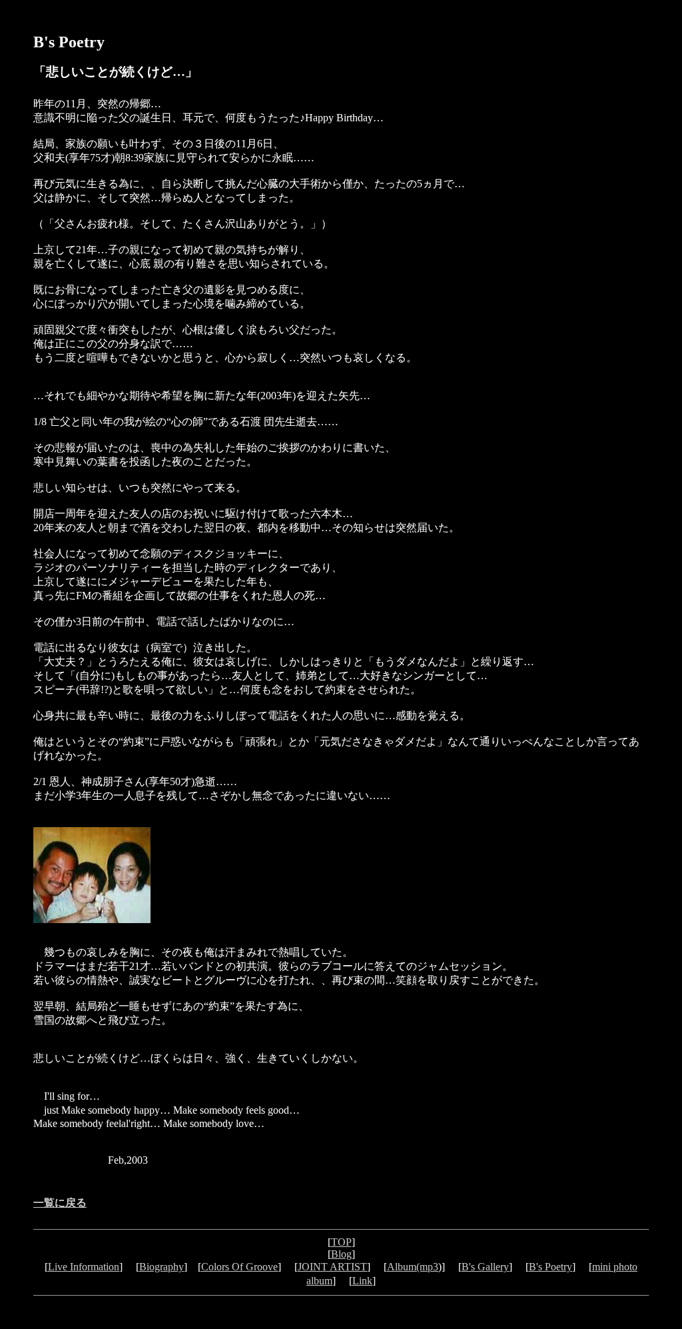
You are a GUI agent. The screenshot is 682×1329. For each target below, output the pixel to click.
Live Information (83, 1266)
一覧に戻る (60, 1202)
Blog (341, 1254)
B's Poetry (550, 1266)
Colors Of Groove (239, 1266)
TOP (341, 1242)
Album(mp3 (412, 1266)
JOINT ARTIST (332, 1266)
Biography (161, 1266)
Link (362, 1280)
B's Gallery (485, 1266)
